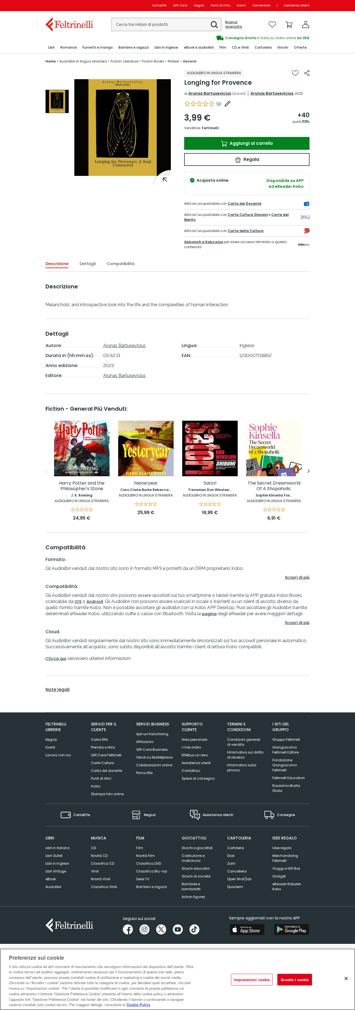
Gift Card (180, 5)
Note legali (57, 690)
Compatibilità (121, 263)
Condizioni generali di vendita (243, 742)
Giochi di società (196, 876)
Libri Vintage (55, 871)
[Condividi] (307, 73)
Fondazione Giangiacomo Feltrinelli (284, 765)
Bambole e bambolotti (191, 886)
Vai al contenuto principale (69, 5)
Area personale (194, 739)
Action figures (193, 896)
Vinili (95, 871)
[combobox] (166, 24)
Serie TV (142, 879)
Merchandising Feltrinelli (285, 858)
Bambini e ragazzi (151, 886)
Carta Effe (99, 739)
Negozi (199, 5)
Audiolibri (53, 886)
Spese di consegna (198, 778)
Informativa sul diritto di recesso (245, 755)
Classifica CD (102, 863)
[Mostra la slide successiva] (308, 471)
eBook (50, 879)
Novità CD (99, 855)
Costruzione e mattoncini (193, 858)
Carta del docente (106, 770)
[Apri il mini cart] (289, 24)
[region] (177, 979)
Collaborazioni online (154, 765)
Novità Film (145, 855)
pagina (209, 614)
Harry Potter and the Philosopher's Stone (82, 486)
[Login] (306, 24)
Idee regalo (281, 848)
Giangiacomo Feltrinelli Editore (285, 750)
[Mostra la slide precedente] (46, 471)
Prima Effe (144, 772)
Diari (231, 855)
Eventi (241, 5)
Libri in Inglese (57, 863)
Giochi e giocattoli (197, 848)
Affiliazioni (144, 741)
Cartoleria (235, 848)
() (218, 103)
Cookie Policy (138, 1004)
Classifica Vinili (104, 886)
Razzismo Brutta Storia (286, 788)
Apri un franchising (152, 734)
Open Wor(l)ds (239, 879)
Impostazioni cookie (252, 979)
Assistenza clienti (297, 5)
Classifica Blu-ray (151, 871)
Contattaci (191, 770)
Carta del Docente (244, 203)
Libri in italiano (57, 848)
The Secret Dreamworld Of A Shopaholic (274, 486)
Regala (250, 159)
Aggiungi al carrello (251, 143)
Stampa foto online (107, 794)
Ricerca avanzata (233, 24)
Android (95, 601)
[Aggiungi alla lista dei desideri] (295, 73)
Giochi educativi (196, 868)
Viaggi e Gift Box (286, 868)
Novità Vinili (100, 879)
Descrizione (57, 263)
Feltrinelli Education (288, 777)
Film (139, 848)
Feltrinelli (210, 128)
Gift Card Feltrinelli (106, 755)
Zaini (231, 863)
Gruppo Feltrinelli (286, 739)
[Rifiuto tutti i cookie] (346, 978)
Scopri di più (297, 577)
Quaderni (235, 886)
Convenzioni (261, 5)
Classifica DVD (148, 863)
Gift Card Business (152, 749)
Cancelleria (237, 871)
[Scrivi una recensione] (227, 103)
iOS (78, 601)
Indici (95, 786)
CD (93, 848)
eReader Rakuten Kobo (286, 886)
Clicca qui (55, 658)
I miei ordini (191, 747)
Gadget (279, 876)
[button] (214, 25)
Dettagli (88, 263)
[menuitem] (51, 47)
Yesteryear (146, 483)
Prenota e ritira (103, 747)
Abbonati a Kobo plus (203, 242)
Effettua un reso (195, 755)
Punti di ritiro (220, 5)
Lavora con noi (58, 755)
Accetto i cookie (295, 979)
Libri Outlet (53, 855)
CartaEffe (159, 5)
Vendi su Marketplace (154, 757)
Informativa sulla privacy (241, 767)
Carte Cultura (102, 762)
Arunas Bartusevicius (209, 93)
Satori (210, 483)
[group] (244, 38)
